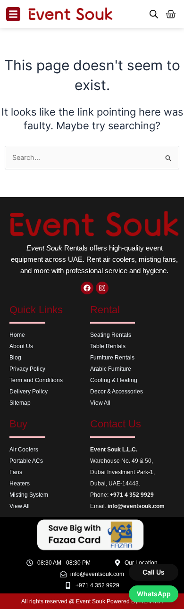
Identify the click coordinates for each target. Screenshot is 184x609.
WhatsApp (154, 594)
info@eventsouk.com (136, 506)
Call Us (153, 572)
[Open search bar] (154, 14)
